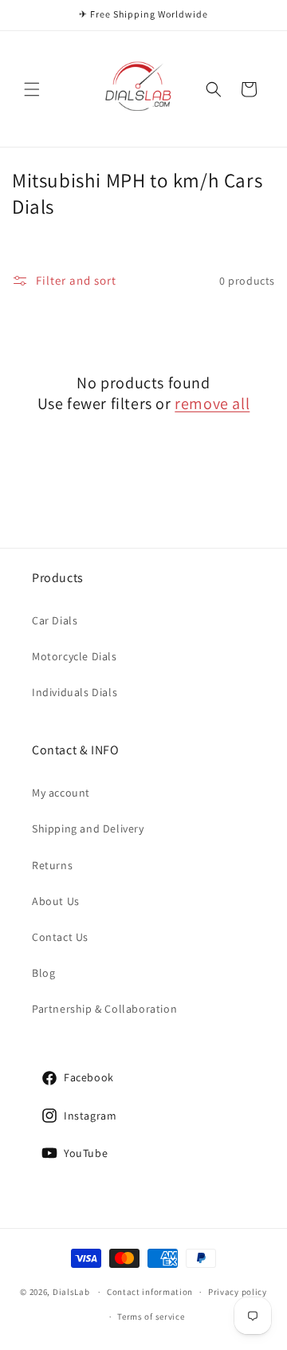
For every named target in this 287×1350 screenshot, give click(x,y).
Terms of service (150, 1316)
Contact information (150, 1291)
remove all (212, 403)
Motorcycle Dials (74, 656)
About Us (56, 901)
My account (61, 792)
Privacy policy (237, 1291)
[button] (31, 89)
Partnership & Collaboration (104, 1009)
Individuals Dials (74, 692)
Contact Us (60, 937)
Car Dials (54, 620)
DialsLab (71, 1291)
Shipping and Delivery (88, 828)
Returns (52, 865)
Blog (43, 973)
